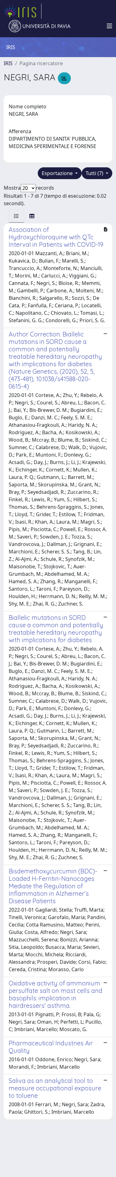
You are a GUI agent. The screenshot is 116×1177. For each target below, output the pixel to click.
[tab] (16, 216)
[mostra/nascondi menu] (109, 26)
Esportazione (58, 173)
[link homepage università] (39, 26)
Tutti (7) (95, 173)
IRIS (8, 63)
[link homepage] (22, 11)
